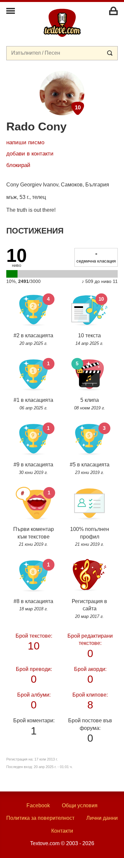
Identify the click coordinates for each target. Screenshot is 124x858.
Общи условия (80, 805)
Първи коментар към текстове (33, 536)
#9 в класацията (33, 468)
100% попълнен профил (89, 536)
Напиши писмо (25, 142)
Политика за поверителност (40, 818)
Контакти (62, 831)
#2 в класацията (33, 339)
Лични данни (102, 818)
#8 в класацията (33, 604)
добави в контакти (30, 154)
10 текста (89, 339)
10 (34, 641)
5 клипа (89, 403)
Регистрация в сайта (89, 608)
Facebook (38, 805)
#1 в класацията (33, 403)
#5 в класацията (89, 468)
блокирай (18, 165)
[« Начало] (62, 22)
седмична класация (96, 256)
